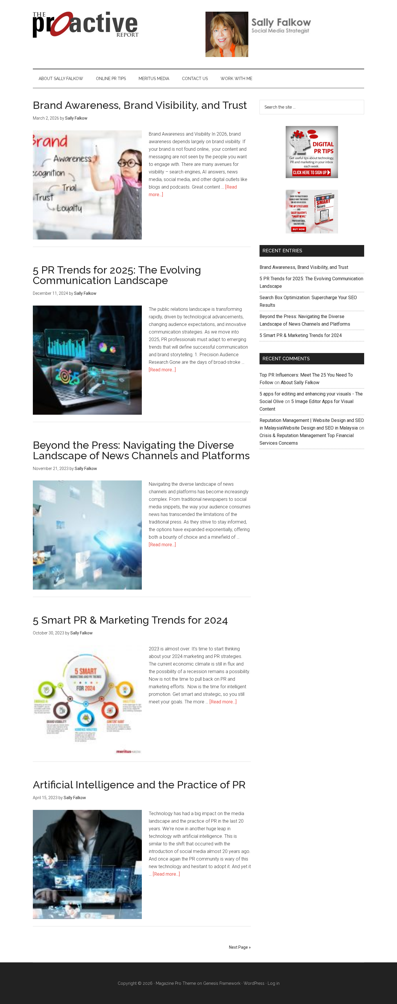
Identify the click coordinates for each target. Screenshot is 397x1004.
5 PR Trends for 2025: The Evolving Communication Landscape (117, 275)
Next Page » (240, 947)
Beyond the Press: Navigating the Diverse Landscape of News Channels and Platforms (141, 450)
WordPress (254, 983)
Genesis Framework (221, 983)
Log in (274, 983)
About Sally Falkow (300, 382)
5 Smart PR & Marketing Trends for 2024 (130, 620)
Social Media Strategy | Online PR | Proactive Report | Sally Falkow (88, 25)
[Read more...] (162, 369)
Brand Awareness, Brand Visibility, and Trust (140, 105)
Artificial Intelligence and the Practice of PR (139, 784)
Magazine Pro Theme (176, 983)
